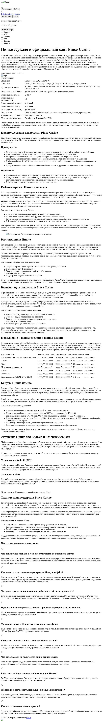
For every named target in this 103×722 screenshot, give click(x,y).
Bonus (17, 14)
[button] (51, 720)
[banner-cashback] (2, 37)
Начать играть (7, 78)
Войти (16, 9)
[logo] (2, 2)
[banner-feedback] (2, 32)
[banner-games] (2, 39)
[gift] (2, 7)
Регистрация (6, 9)
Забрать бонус (7, 30)
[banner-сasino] (2, 41)
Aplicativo (10, 14)
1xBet (3, 14)
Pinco (28, 717)
